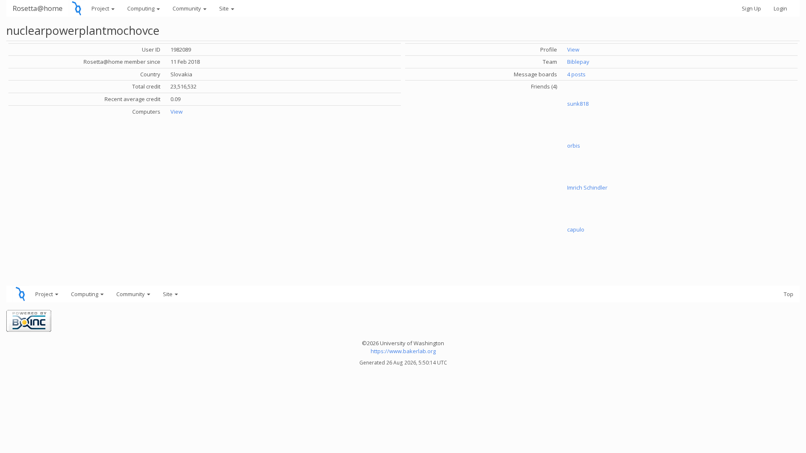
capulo (575, 229)
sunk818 (578, 103)
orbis (573, 145)
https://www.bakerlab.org (403, 351)
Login (780, 8)
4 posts (576, 74)
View (176, 111)
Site (224, 8)
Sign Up (751, 8)
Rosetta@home (38, 8)
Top (788, 294)
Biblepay (578, 61)
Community (187, 8)
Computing (141, 8)
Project (101, 8)
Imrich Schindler (587, 187)
